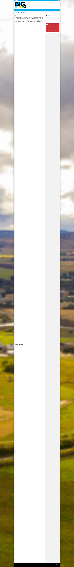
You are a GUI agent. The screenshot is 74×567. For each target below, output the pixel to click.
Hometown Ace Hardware (31, 20)
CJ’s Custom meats (25, 21)
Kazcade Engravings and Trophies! (37, 21)
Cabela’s (35, 20)
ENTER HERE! (29, 23)
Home (17, 9)
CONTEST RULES (29, 24)
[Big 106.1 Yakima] (20, 5)
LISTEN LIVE (21, 9)
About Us (26, 9)
